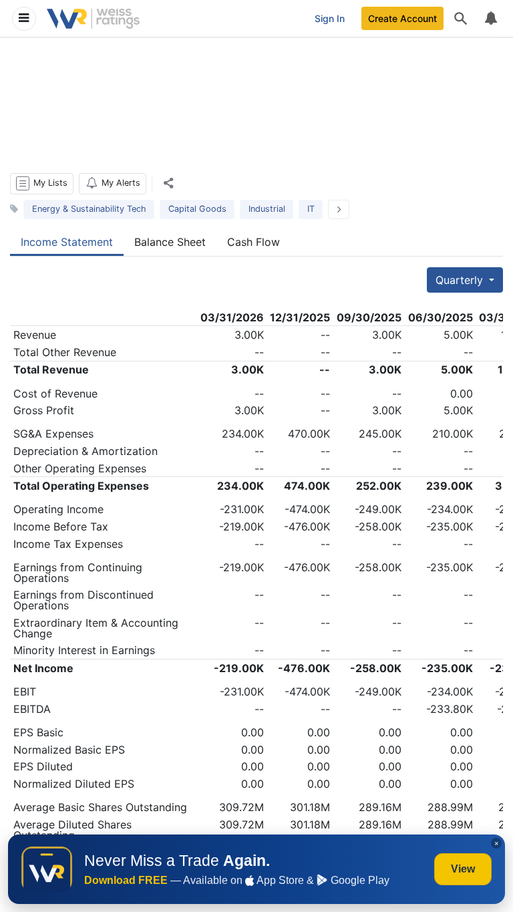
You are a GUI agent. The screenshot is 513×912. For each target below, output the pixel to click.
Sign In (330, 18)
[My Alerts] (490, 19)
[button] (41, 183)
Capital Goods (197, 209)
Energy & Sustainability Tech (89, 209)
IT (311, 209)
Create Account (402, 18)
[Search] (461, 19)
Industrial (266, 209)
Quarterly (461, 280)
